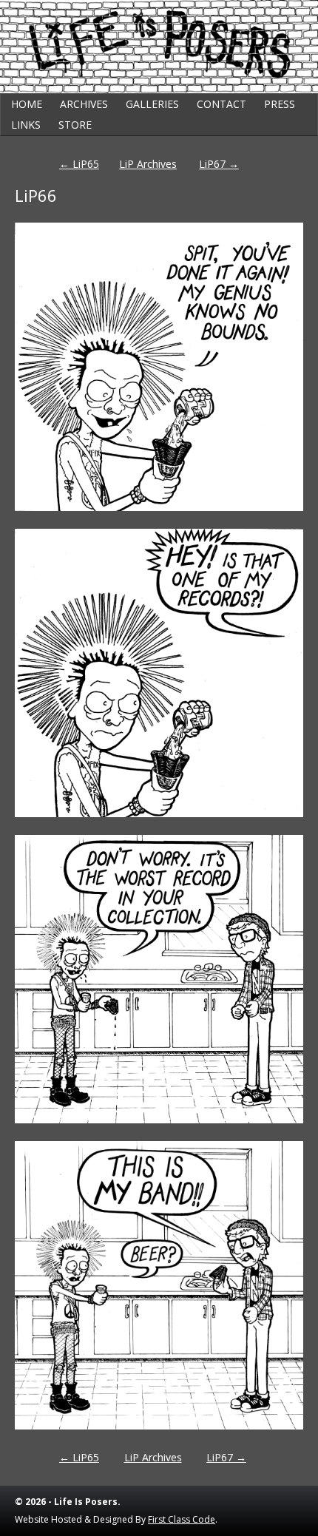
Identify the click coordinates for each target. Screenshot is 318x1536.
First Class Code (181, 1519)
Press (279, 104)
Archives (84, 104)
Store (75, 125)
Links (26, 125)
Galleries (152, 104)
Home (26, 104)
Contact (221, 104)
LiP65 (79, 164)
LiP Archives (148, 164)
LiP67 (219, 164)
